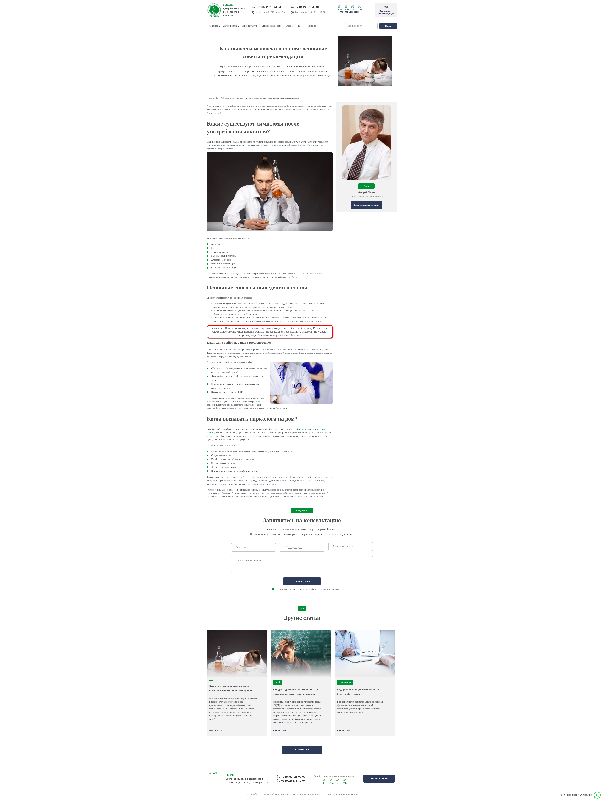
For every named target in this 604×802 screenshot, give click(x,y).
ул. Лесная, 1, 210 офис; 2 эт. (271, 12)
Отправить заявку (302, 581)
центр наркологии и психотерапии (234, 8)
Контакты (312, 26)
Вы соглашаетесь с (308, 589)
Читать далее (215, 730)
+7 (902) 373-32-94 (307, 6)
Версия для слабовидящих (386, 8)
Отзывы (289, 26)
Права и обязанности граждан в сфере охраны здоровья (292, 794)
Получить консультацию (366, 205)
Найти (388, 26)
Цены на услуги (249, 26)
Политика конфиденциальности (341, 794)
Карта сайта (252, 794)
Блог (300, 26)
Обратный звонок (350, 12)
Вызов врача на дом (271, 26)
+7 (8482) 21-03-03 (268, 6)
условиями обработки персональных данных (317, 589)
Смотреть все (302, 750)
